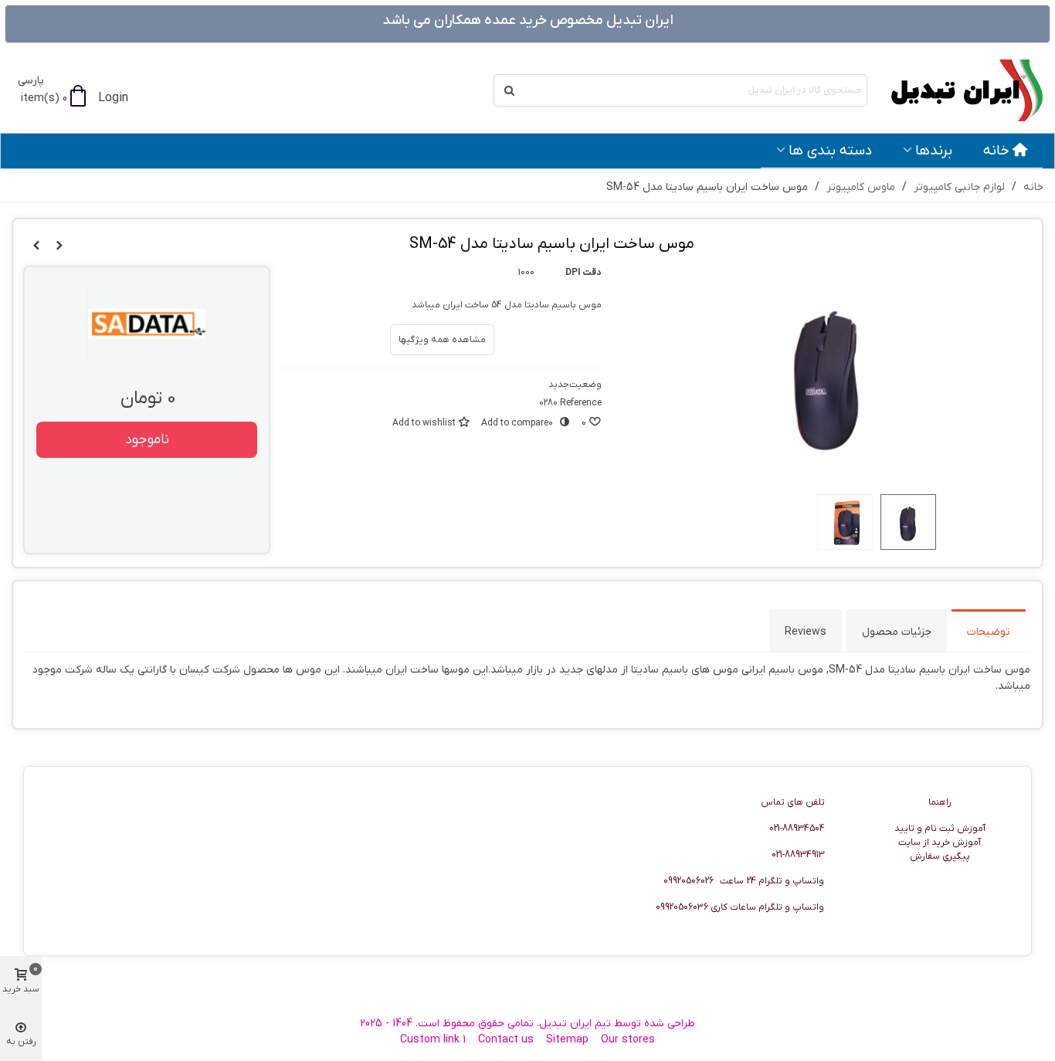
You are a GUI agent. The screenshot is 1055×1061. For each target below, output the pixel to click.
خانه (996, 150)
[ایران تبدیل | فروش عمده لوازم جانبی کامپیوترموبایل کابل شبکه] (958, 90)
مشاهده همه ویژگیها (442, 340)
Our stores (628, 1039)
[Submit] (509, 90)
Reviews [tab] (805, 632)
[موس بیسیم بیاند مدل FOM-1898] (59, 246)
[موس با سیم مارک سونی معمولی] (36, 246)
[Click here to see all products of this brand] (146, 323)
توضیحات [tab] (988, 632)
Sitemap (567, 1039)
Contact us (506, 1039)
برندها (933, 150)
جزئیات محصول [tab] (896, 632)
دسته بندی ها (830, 150)
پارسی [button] (31, 80)
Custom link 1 (433, 1039)
